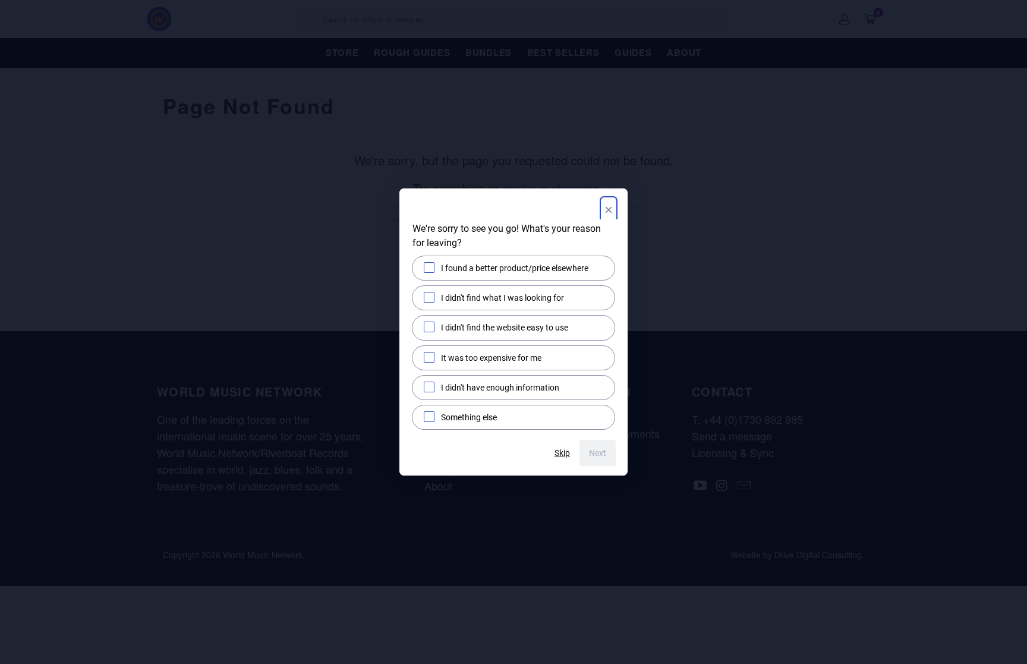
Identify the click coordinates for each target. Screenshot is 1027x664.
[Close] (608, 211)
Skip (562, 453)
